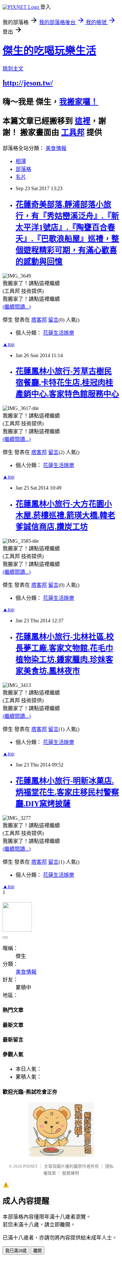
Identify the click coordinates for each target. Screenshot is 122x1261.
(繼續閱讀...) (17, 307)
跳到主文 (13, 68)
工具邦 (73, 132)
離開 (37, 1250)
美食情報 (56, 148)
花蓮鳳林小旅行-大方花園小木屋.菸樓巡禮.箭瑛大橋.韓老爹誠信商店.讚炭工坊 (65, 515)
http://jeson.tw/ (28, 83)
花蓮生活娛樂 (58, 333)
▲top (8, 344)
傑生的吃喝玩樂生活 (49, 50)
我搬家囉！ (78, 102)
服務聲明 (70, 1173)
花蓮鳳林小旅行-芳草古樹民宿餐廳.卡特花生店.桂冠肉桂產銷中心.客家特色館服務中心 (67, 382)
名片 (21, 177)
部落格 (23, 169)
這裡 (82, 121)
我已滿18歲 (16, 1250)
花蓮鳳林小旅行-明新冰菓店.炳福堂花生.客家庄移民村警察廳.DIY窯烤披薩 (67, 792)
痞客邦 (39, 320)
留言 (53, 320)
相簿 (21, 161)
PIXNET (30, 1166)
